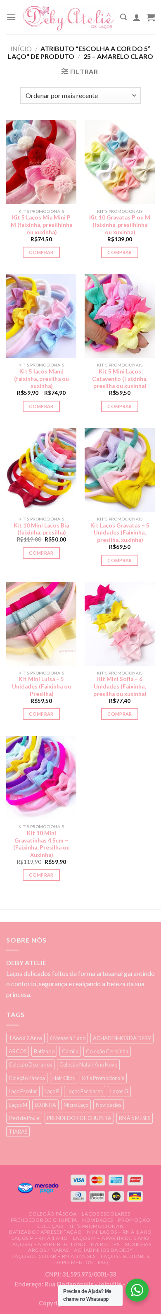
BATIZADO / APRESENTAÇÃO (45, 1232)
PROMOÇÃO (134, 1220)
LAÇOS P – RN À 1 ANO (40, 1238)
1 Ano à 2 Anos (25, 1038)
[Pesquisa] (123, 17)
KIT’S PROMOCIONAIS (96, 1226)
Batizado (44, 1051)
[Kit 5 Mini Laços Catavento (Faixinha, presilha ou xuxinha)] (120, 316)
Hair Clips (63, 1078)
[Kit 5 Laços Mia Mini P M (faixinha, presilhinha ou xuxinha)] (41, 162)
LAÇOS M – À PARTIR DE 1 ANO (111, 1238)
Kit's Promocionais (103, 1078)
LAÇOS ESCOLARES (106, 1214)
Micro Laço (76, 1105)
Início (21, 48)
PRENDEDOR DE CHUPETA (79, 1118)
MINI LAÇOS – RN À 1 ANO (119, 1232)
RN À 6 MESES (134, 1118)
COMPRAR (41, 252)
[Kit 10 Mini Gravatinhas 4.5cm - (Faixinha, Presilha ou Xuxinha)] (41, 778)
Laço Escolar (23, 1091)
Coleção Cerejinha (107, 1051)
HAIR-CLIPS (105, 1244)
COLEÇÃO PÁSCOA (52, 1214)
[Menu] (11, 17)
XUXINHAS (138, 1244)
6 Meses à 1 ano (67, 1038)
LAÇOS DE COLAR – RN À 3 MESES (54, 1256)
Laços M (18, 1105)
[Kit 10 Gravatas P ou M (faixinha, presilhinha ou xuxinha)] (120, 162)
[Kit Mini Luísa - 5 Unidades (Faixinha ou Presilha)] (41, 624)
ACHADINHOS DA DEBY (122, 1038)
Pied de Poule (24, 1118)
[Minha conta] (137, 17)
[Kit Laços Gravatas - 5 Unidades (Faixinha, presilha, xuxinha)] (120, 470)
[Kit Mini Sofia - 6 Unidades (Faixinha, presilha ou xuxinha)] (120, 624)
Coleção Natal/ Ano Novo (88, 1064)
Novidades (108, 1105)
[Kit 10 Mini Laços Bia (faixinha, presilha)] (41, 470)
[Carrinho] (151, 17)
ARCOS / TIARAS (48, 1250)
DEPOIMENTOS (73, 1262)
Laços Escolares (84, 1091)
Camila (70, 1051)
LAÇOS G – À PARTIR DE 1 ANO (47, 1244)
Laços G (119, 1091)
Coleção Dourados (30, 1064)
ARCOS (17, 1051)
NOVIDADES (97, 1220)
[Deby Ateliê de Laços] (68, 17)
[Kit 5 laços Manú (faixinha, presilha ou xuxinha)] (41, 316)
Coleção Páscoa (27, 1078)
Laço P (52, 1091)
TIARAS (18, 1131)
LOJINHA (45, 1105)
